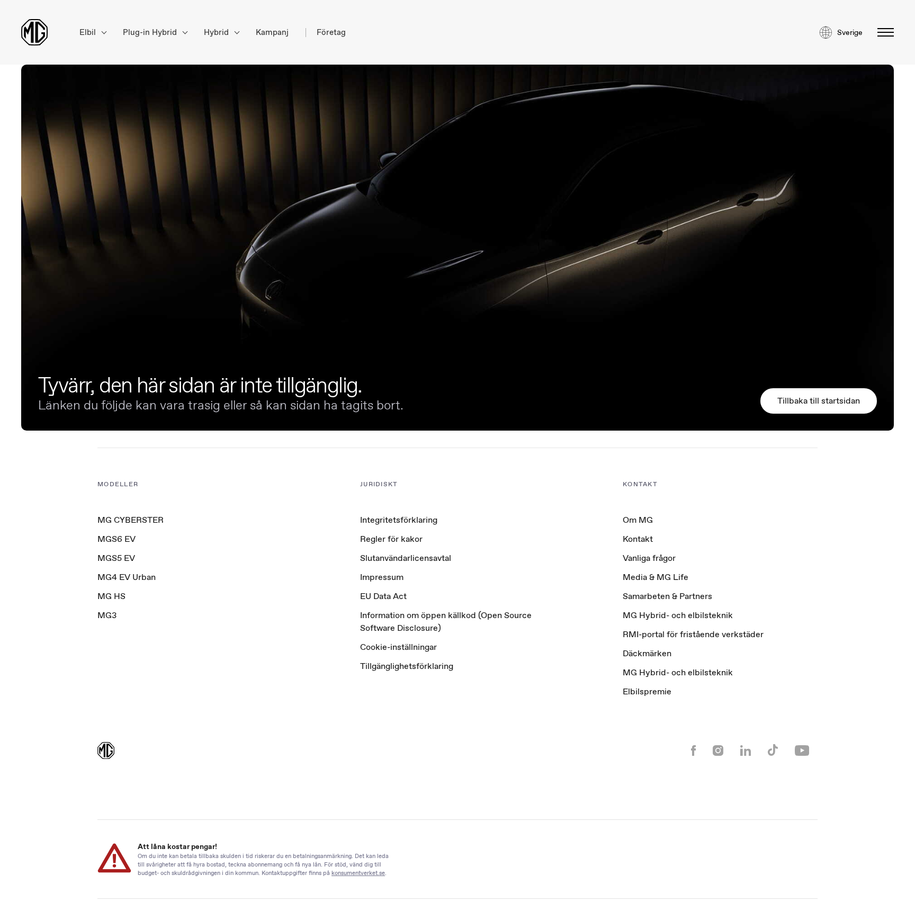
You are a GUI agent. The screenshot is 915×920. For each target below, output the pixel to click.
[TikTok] (772, 751)
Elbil (88, 33)
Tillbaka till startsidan (818, 400)
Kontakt (638, 538)
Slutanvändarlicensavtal (405, 558)
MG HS (111, 596)
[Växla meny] (882, 32)
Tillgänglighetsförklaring (406, 666)
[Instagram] (718, 751)
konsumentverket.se (358, 873)
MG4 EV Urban (126, 577)
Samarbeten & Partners (667, 596)
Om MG (638, 519)
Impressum (381, 577)
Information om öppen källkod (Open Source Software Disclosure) (446, 621)
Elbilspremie (647, 691)
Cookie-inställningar (398, 647)
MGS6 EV (116, 538)
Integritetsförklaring (398, 519)
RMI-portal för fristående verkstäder (693, 634)
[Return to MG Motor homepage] (34, 32)
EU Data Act (383, 596)
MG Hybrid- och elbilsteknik (678, 615)
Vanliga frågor (649, 558)
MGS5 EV (116, 558)
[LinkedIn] (745, 751)
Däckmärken (647, 653)
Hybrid (217, 33)
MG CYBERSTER (130, 519)
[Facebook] (693, 751)
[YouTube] (802, 751)
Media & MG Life (655, 577)
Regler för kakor (391, 538)
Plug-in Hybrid (151, 33)
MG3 (106, 615)
